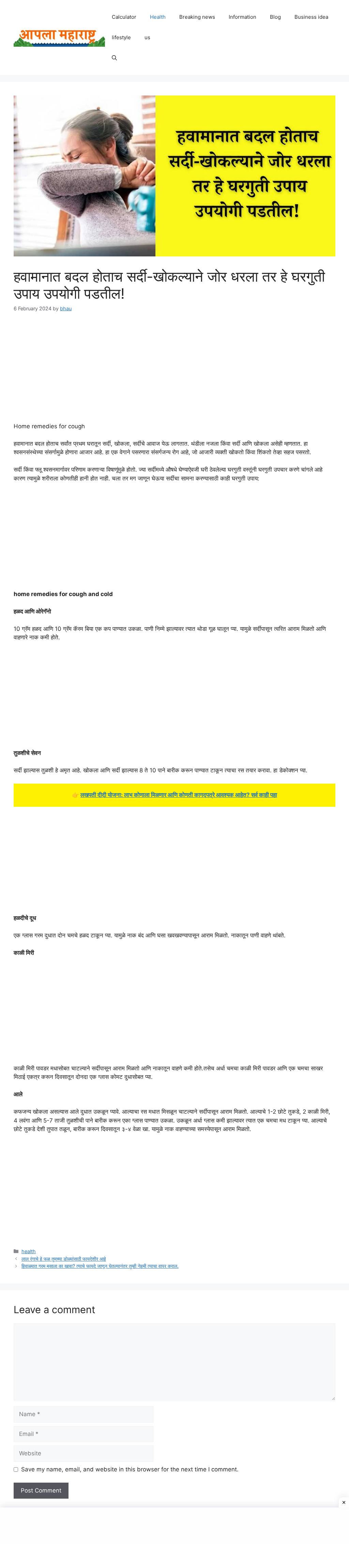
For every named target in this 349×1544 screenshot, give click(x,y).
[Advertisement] (174, 371)
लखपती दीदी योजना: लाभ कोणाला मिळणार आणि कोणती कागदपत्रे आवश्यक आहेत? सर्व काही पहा (178, 794)
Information (242, 17)
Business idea (311, 17)
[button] (114, 58)
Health (158, 17)
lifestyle (121, 37)
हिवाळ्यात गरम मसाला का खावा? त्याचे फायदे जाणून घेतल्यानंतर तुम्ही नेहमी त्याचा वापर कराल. (100, 1266)
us (147, 37)
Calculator (124, 17)
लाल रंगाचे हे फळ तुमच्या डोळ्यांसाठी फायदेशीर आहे (63, 1259)
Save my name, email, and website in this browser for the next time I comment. (130, 1469)
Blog (275, 17)
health (28, 1251)
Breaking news (197, 17)
